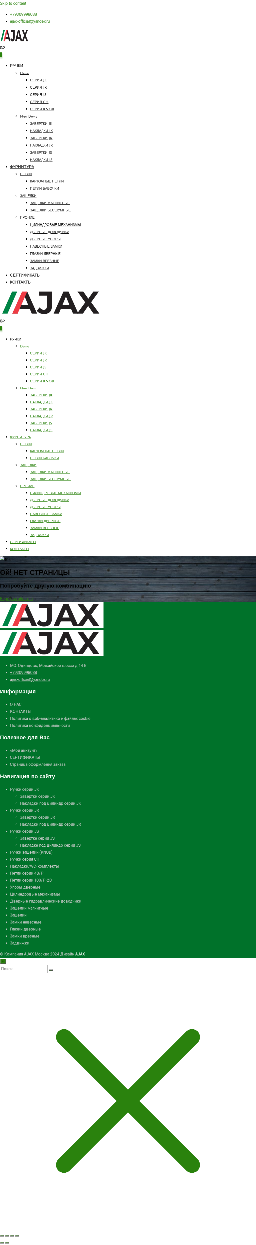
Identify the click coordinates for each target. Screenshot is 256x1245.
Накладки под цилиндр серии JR (50, 824)
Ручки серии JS (24, 831)
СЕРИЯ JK (38, 80)
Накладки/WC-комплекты (34, 866)
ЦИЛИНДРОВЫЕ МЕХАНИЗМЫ (55, 225)
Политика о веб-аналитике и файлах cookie (50, 718)
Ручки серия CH (24, 859)
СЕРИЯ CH (39, 102)
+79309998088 (23, 14)
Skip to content (13, 3)
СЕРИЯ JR (38, 88)
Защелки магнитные (29, 908)
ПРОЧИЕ (27, 218)
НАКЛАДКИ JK (41, 131)
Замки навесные (26, 922)
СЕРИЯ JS (38, 95)
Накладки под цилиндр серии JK (50, 803)
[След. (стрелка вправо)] (7, 1243)
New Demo (29, 117)
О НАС (16, 704)
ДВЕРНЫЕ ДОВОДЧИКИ (49, 232)
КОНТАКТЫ (21, 283)
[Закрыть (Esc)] (17, 1236)
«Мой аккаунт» (24, 750)
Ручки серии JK (24, 789)
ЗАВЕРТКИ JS (41, 153)
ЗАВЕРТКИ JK (41, 124)
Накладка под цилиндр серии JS (50, 845)
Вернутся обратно (16, 598)
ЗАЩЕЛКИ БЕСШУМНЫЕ (50, 210)
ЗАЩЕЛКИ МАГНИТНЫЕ (50, 203)
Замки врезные (25, 936)
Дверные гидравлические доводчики (45, 901)
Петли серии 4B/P (27, 873)
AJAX (80, 954)
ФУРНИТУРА (22, 167)
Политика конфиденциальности (40, 725)
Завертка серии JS (37, 838)
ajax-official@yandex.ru (30, 21)
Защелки (18, 915)
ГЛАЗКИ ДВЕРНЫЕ (45, 254)
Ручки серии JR (24, 810)
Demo (24, 73)
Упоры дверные (25, 887)
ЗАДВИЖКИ (39, 268)
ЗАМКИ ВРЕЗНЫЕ (44, 261)
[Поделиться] (12, 1236)
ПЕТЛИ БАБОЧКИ (44, 189)
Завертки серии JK (37, 796)
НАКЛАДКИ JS (41, 160)
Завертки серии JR (37, 817)
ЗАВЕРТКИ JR (41, 138)
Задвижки (19, 943)
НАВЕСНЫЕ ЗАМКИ (46, 247)
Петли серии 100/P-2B (31, 880)
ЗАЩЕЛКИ (28, 196)
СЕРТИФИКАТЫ (25, 276)
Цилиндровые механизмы (35, 894)
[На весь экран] (7, 1236)
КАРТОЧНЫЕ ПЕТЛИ (47, 181)
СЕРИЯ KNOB (42, 109)
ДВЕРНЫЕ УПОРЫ (45, 239)
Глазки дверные (25, 929)
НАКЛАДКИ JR (41, 146)
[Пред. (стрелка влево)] (2, 1243)
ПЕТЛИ (26, 174)
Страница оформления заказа (38, 764)
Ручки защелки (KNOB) (31, 852)
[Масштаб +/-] (2, 1236)
